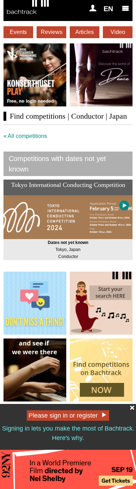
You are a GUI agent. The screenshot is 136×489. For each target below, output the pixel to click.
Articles (84, 32)
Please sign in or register (63, 415)
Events (18, 32)
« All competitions (25, 136)
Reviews (51, 32)
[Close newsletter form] (132, 408)
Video (118, 32)
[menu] (125, 8)
